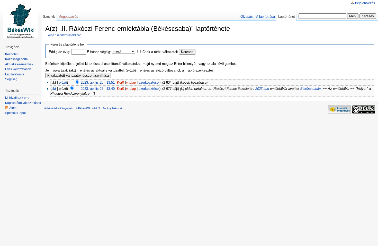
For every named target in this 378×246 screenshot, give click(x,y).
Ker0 (120, 82)
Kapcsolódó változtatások (23, 103)
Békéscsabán (310, 89)
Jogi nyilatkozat (112, 108)
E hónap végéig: (99, 52)
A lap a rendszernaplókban (64, 35)
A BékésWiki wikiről (88, 108)
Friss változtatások (18, 69)
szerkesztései (149, 82)
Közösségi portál (17, 59)
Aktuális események (19, 64)
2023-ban (262, 89)
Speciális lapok (15, 113)
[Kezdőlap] (20, 20)
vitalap (131, 82)
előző (63, 82)
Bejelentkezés (365, 3)
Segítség (11, 79)
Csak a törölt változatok (160, 52)
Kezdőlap (12, 54)
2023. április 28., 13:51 (98, 82)
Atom (12, 108)
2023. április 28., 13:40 (98, 89)
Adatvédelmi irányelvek (58, 108)
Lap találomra (14, 74)
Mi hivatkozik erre (17, 98)
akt (53, 89)
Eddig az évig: (59, 52)
